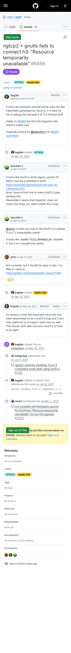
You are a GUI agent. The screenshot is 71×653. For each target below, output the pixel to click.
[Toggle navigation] (5, 5)
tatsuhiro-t (16, 165)
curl (10, 17)
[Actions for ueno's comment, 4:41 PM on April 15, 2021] (64, 256)
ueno (13, 256)
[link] (17, 152)
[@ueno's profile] (7, 257)
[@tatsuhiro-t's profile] (7, 167)
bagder (14, 95)
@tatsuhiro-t (39, 131)
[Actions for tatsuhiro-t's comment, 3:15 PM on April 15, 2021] (64, 217)
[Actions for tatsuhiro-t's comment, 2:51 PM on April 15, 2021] (64, 166)
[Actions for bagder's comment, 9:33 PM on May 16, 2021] (64, 306)
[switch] (10, 279)
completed (17, 348)
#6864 (22, 121)
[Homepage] (35, 6)
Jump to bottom (12, 87)
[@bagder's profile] (7, 96)
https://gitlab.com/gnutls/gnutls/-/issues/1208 (33, 272)
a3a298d (57, 393)
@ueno (10, 228)
